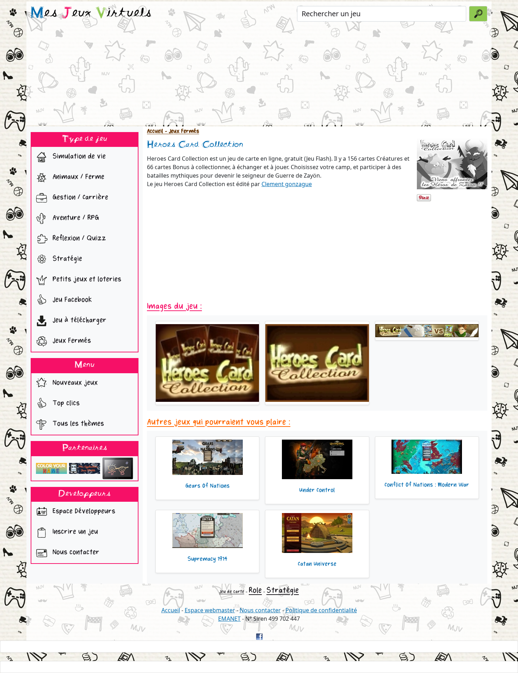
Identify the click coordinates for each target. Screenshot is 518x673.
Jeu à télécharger (78, 320)
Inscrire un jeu (74, 532)
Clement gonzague (286, 184)
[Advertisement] (259, 75)
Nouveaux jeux (74, 382)
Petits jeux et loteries (85, 279)
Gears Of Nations (207, 486)
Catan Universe (317, 564)
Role (255, 590)
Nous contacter (74, 552)
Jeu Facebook (71, 300)
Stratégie (66, 259)
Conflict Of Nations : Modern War (426, 485)
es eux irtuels (91, 13)
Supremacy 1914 (207, 559)
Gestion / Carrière (79, 197)
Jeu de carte (231, 592)
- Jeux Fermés (181, 131)
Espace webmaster (210, 610)
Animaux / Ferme (77, 177)
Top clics (65, 403)
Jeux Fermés (70, 341)
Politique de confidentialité (321, 610)
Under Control (317, 490)
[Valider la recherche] (478, 14)
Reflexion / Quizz (78, 238)
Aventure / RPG (74, 218)
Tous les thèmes (77, 423)
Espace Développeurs (82, 511)
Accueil (155, 131)
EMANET (229, 619)
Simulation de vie (78, 156)
